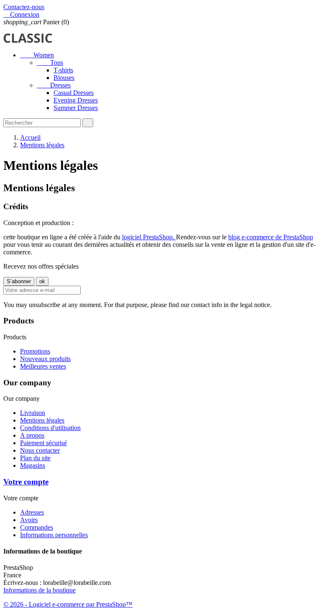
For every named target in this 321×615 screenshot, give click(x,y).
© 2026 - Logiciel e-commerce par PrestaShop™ (67, 604)
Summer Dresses (76, 107)
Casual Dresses (74, 92)
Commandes (36, 527)
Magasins (32, 465)
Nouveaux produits (45, 358)
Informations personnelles (54, 534)
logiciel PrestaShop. (149, 237)
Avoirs (29, 519)
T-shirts (63, 70)
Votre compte (25, 481)
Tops (50, 62)
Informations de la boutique (39, 590)
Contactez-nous (23, 6)
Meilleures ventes (43, 366)
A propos (32, 435)
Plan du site (35, 457)
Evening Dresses (76, 100)
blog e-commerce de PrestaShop (270, 237)
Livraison (32, 412)
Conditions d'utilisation (50, 427)
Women (37, 55)
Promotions (35, 351)
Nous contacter (40, 450)
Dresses (54, 85)
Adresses (32, 512)
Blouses (64, 77)
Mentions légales (42, 420)
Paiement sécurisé (43, 442)
